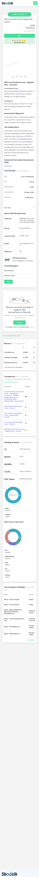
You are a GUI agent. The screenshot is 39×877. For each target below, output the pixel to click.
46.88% (8, 464)
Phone (7, 228)
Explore (20, 322)
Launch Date (9, 236)
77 (5, 449)
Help (8, 282)
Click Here (8, 166)
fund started (9, 192)
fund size (7, 197)
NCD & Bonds (9, 556)
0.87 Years (9, 479)
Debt (19, 36)
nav (5, 182)
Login (31, 327)
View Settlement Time (11, 335)
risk (5, 176)
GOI (6, 563)
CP (6, 569)
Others (7, 514)
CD (6, 550)
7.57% (7, 471)
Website (8, 251)
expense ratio (9, 187)
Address (7, 218)
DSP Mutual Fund (19, 258)
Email (6, 243)
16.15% (7, 456)
